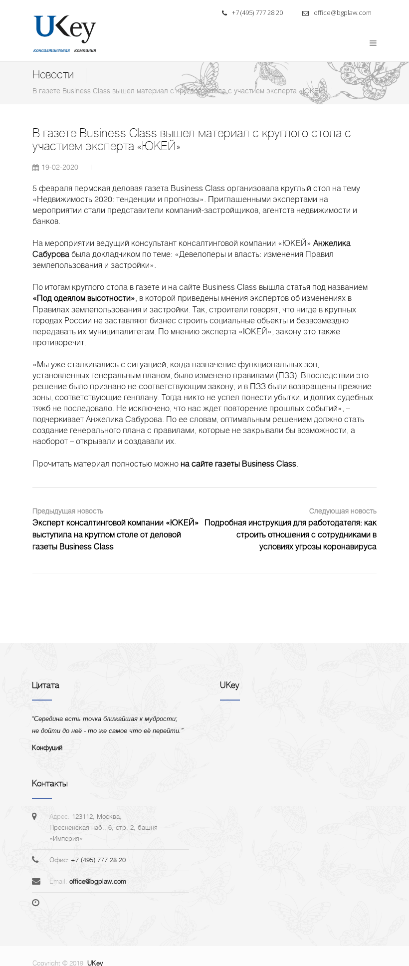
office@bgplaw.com (342, 12)
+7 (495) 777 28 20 (256, 12)
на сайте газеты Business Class (238, 464)
